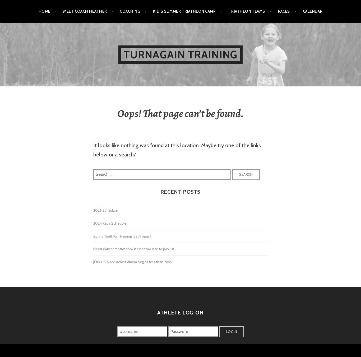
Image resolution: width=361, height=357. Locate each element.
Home (44, 11)
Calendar (313, 11)
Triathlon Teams (247, 11)
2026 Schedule (105, 210)
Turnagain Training (181, 54)
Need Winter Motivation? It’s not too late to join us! (133, 249)
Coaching (130, 11)
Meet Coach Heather (85, 11)
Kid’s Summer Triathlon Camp (184, 11)
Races (284, 11)
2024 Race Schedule (109, 223)
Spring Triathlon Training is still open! (122, 236)
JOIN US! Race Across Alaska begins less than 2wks (132, 261)
